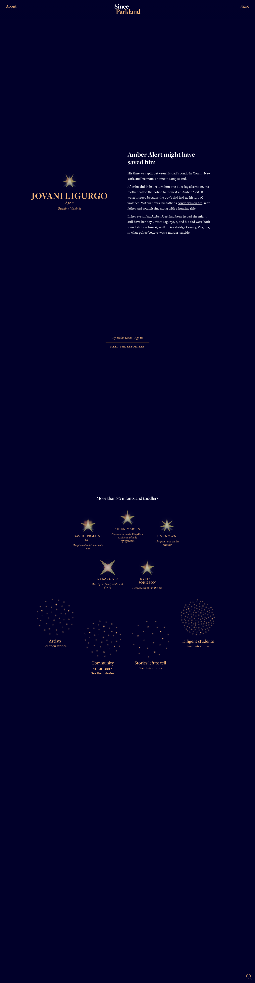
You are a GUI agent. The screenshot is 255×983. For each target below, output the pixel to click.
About (11, 6)
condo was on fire (190, 203)
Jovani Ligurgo (163, 221)
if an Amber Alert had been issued (168, 216)
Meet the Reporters (127, 346)
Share (244, 6)
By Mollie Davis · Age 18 (127, 338)
